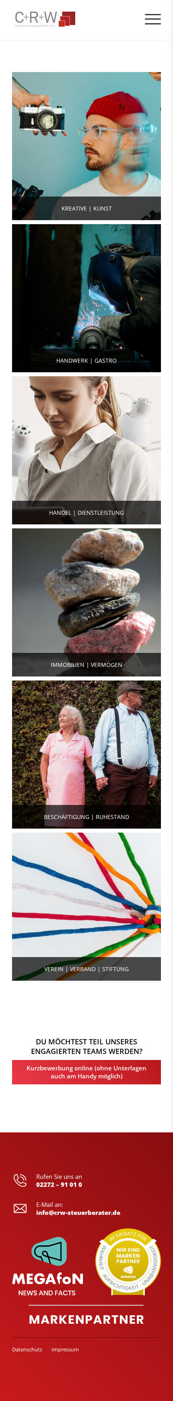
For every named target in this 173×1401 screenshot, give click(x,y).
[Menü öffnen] (153, 19)
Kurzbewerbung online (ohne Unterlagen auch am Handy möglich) (86, 1072)
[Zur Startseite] (29, 20)
